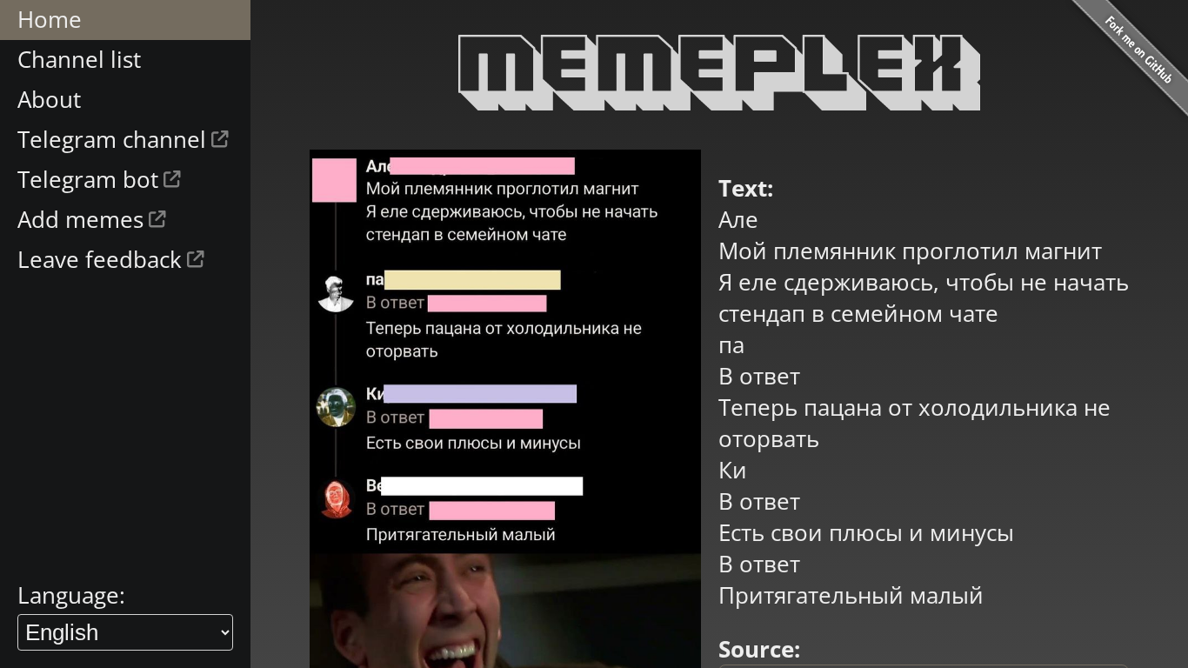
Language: (71, 595)
